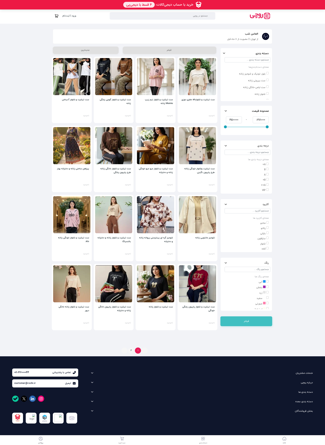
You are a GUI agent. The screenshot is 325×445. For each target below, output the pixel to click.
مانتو (263, 223)
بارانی (263, 233)
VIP (264, 190)
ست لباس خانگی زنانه (254, 87)
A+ (264, 164)
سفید (260, 298)
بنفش (259, 287)
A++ (263, 185)
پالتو (263, 228)
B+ (264, 180)
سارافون (261, 238)
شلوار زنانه (260, 94)
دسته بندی (262, 53)
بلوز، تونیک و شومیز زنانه (252, 73)
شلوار (263, 243)
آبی (261, 282)
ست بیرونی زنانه (256, 80)
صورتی (259, 303)
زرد (261, 293)
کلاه (264, 249)
